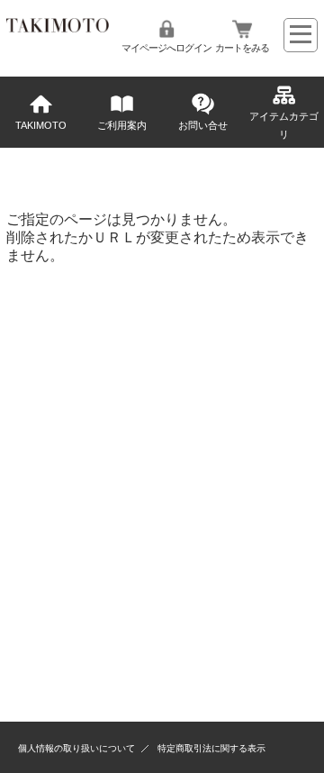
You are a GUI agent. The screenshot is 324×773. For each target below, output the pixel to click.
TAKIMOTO (41, 125)
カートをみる (242, 47)
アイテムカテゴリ (284, 125)
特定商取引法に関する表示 (212, 748)
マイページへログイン (167, 47)
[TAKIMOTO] (57, 27)
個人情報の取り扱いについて (76, 748)
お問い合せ (203, 125)
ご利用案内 (122, 125)
